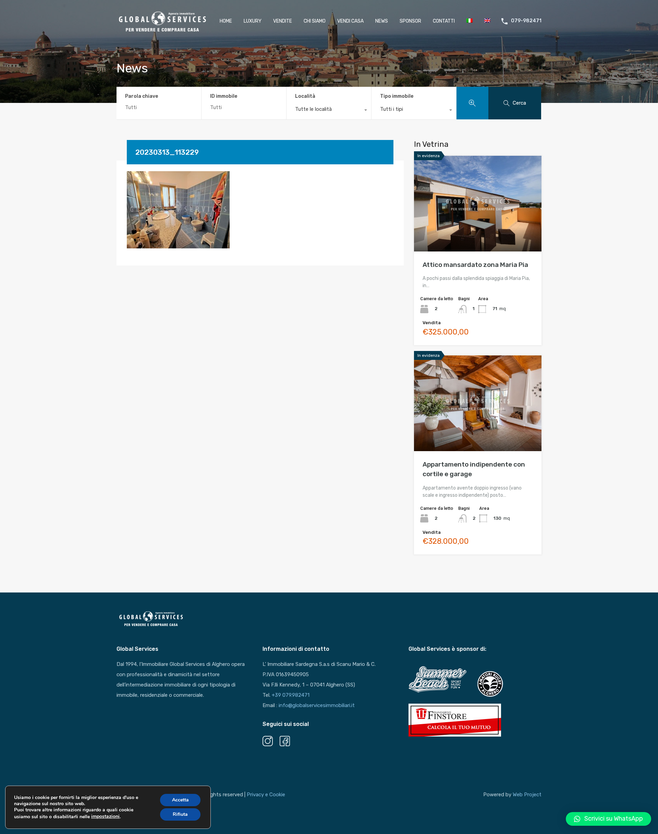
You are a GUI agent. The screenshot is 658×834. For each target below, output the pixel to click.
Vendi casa (350, 21)
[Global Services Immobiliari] (163, 30)
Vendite (282, 21)
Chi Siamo (315, 21)
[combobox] (329, 111)
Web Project (527, 794)
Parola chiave (141, 96)
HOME (226, 21)
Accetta (180, 800)
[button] (608, 819)
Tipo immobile (396, 96)
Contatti (444, 21)
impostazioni (105, 816)
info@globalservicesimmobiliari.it (317, 705)
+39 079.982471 (290, 695)
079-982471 (526, 21)
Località (305, 96)
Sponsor (410, 21)
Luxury (252, 21)
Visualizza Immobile (477, 232)
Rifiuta (180, 814)
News (381, 21)
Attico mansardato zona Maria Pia (475, 265)
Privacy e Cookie (266, 794)
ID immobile (223, 96)
